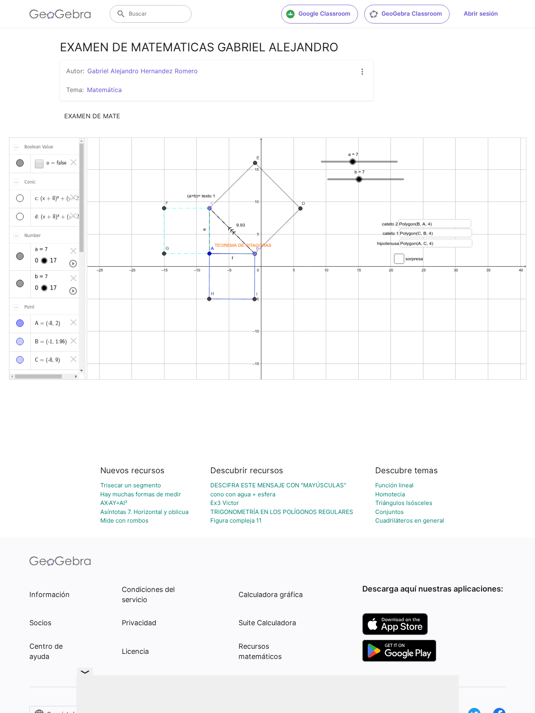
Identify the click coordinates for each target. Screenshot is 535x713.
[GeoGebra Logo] (60, 14)
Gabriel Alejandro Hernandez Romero (142, 71)
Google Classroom (324, 13)
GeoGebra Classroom (411, 13)
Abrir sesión (481, 13)
